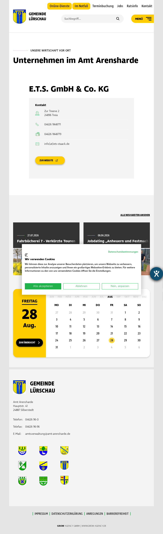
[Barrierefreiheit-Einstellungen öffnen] (156, 273)
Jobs (120, 6)
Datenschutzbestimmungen (123, 252)
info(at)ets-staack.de (56, 144)
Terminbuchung (103, 6)
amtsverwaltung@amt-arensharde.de (47, 434)
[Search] (117, 19)
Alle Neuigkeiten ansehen (135, 215)
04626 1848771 (52, 124)
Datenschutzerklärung (67, 513)
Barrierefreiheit (118, 513)
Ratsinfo (132, 6)
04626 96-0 (32, 419)
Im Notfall (81, 6)
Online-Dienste (59, 6)
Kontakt (147, 6)
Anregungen (94, 513)
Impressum (41, 513)
